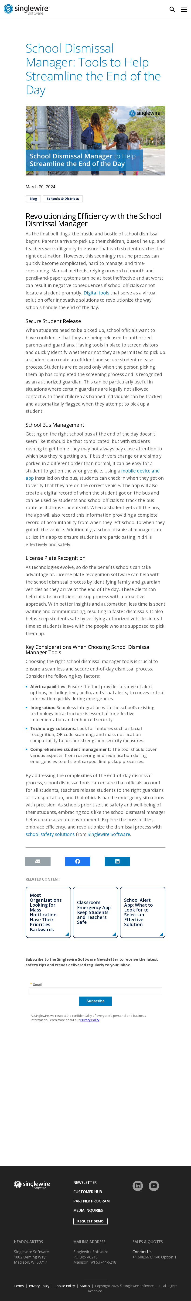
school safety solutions (50, 834)
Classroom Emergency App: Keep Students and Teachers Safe (94, 912)
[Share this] (77, 861)
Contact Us (142, 1251)
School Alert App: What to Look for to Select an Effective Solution (138, 912)
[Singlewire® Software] (56, 9)
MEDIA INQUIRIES (88, 1210)
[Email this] (38, 861)
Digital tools (96, 293)
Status (85, 1286)
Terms (19, 1286)
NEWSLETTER (85, 1182)
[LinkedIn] (138, 1186)
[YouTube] (154, 1186)
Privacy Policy (39, 1286)
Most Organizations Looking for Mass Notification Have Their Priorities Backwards (46, 912)
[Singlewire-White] (32, 1185)
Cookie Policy (65, 1286)
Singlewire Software (109, 834)
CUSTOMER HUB (87, 1191)
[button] (172, 9)
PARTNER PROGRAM (91, 1201)
